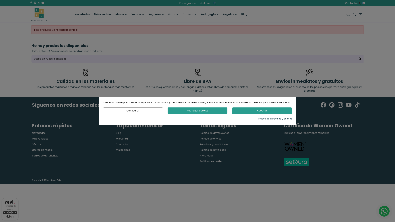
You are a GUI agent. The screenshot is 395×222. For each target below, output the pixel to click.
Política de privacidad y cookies (275, 118)
